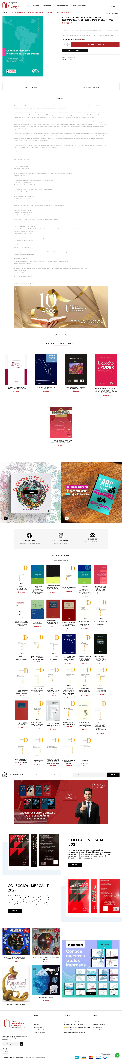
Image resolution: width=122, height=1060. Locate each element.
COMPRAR (30, 492)
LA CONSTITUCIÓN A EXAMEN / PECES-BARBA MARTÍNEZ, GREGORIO (69, 658)
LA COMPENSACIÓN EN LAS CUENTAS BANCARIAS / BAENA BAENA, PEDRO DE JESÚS (69, 625)
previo (108, 13)
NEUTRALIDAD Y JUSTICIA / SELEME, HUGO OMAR (53, 658)
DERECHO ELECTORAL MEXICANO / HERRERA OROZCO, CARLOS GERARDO (21, 623)
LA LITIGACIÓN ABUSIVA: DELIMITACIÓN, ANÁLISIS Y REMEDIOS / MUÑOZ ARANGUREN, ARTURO (37, 590)
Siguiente (115, 13)
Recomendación (47, 6)
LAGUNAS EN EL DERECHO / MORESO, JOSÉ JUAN (37, 690)
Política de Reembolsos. (99, 1024)
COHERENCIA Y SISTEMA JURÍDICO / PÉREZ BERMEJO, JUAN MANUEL (85, 691)
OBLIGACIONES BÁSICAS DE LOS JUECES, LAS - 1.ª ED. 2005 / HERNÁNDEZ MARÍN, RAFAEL (69, 691)
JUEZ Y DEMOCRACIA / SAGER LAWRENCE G (69, 723)
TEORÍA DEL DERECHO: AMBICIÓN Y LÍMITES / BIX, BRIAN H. (37, 724)
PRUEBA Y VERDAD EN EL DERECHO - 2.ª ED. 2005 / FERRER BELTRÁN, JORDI (85, 659)
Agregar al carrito (95, 44)
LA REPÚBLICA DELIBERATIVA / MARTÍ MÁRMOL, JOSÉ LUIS (100, 690)
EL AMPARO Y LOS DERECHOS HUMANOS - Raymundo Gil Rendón (16, 387)
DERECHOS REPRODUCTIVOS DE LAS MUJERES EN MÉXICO (76, 387)
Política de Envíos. (97, 1027)
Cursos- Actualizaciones (79, 6)
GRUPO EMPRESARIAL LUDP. (38, 1057)
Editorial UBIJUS (72, 59)
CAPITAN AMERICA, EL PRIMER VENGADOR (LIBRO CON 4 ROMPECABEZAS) (16, 958)
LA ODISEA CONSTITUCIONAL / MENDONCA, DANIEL (21, 658)
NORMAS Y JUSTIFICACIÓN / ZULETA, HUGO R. (85, 762)
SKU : (63, 57)
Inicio (27, 6)
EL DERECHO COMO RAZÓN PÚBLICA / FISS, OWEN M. (37, 760)
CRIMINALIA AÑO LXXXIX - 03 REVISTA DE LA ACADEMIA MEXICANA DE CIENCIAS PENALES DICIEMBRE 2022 (61, 441)
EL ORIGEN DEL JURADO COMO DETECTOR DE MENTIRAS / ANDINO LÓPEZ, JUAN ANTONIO (53, 588)
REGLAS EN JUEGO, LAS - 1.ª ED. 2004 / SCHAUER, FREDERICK (100, 623)
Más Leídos (36, 6)
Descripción (60, 98)
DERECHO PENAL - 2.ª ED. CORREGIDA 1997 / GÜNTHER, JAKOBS (53, 622)
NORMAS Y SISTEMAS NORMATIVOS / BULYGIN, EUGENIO (22, 692)
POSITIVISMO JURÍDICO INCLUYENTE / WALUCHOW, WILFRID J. (21, 761)
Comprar (91, 993)
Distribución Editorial (62, 6)
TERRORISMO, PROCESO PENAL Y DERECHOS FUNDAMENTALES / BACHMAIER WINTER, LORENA (85, 590)
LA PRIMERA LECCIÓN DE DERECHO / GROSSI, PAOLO (53, 725)
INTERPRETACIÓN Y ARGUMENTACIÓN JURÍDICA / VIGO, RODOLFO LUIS (100, 588)
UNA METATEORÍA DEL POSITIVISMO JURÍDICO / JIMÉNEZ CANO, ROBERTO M (68, 761)
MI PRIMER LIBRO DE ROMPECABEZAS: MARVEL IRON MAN (46, 958)
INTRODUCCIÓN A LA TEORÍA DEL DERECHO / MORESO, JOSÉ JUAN (37, 658)
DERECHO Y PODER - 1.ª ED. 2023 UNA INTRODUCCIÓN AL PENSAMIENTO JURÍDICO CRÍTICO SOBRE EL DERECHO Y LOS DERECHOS (106, 391)
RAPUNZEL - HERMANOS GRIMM (16, 1004)
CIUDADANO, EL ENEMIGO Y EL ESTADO (46, 387)
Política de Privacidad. (98, 1022)
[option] (29, 538)
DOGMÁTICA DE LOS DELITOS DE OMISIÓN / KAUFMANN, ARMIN (21, 723)
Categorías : (65, 59)
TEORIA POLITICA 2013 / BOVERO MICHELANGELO (37, 622)
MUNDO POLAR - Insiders (46, 997)
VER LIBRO (14, 910)
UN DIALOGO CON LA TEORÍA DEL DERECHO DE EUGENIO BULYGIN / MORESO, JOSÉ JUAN (53, 761)
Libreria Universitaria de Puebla (21, 1057)
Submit (113, 775)
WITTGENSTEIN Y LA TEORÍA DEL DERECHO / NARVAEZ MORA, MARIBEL (84, 624)
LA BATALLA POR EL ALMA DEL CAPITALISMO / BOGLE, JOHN (84, 725)
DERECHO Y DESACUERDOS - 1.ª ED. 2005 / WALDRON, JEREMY (53, 691)
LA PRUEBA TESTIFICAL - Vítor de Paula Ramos (69, 588)
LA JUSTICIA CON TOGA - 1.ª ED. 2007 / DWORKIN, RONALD (22, 588)
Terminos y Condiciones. (99, 1030)
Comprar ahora (75, 50)
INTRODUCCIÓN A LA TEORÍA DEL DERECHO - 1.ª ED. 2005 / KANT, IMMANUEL (100, 659)
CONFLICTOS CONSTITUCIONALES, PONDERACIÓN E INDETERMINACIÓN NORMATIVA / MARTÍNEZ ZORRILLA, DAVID (100, 727)
